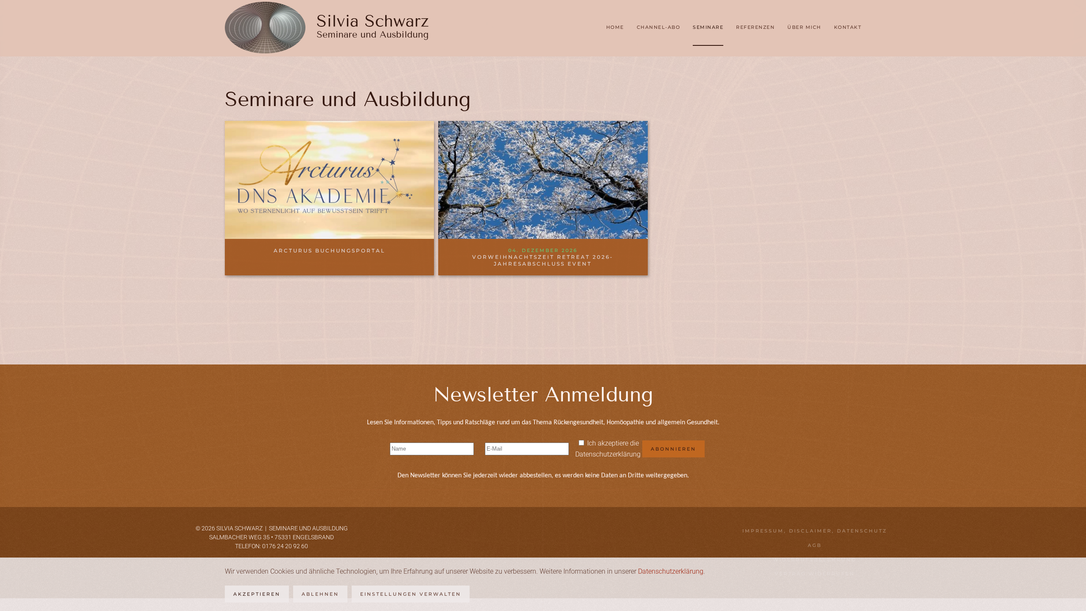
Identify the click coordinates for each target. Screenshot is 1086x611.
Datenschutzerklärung (608, 454)
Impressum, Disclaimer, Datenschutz (814, 531)
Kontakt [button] (848, 27)
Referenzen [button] (755, 27)
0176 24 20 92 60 (285, 546)
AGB (815, 545)
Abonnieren (673, 449)
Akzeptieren (256, 594)
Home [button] (615, 27)
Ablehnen (320, 594)
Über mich (804, 27)
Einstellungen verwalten (410, 594)
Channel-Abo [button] (658, 27)
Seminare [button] (708, 27)
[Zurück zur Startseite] (326, 27)
